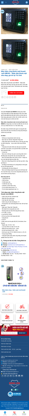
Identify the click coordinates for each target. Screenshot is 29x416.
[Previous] (2, 35)
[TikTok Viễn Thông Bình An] (8, 376)
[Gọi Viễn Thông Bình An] (13, 376)
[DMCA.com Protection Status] (14, 389)
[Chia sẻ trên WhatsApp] (2, 97)
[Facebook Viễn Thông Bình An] (2, 376)
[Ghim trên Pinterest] (12, 97)
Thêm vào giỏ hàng (16, 93)
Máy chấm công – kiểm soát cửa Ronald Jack (13, 290)
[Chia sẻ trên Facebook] (5, 97)
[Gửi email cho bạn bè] (10, 97)
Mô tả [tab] (2, 105)
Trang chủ (4, 69)
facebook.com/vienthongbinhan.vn (16, 244)
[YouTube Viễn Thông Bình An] (22, 376)
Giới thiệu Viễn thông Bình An (10, 373)
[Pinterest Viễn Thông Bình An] (16, 376)
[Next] (6, 35)
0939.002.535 (13, 250)
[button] (2, 2)
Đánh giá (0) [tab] (4, 108)
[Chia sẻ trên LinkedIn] (15, 97)
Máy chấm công (13, 69)
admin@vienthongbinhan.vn (12, 252)
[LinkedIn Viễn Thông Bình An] (19, 376)
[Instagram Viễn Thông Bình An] (5, 376)
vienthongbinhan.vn (12, 243)
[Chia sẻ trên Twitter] (7, 97)
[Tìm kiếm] (6, 2)
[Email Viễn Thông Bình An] (11, 376)
